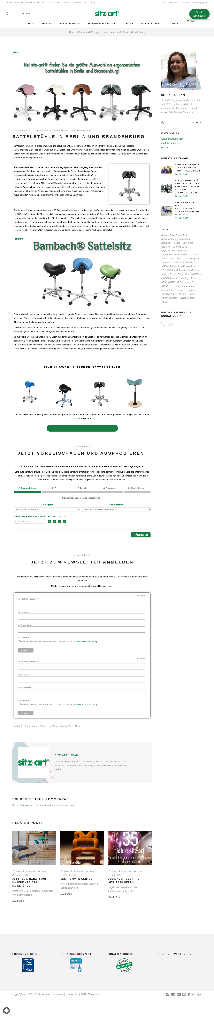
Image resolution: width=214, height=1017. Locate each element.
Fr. (64, 516)
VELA (164, 301)
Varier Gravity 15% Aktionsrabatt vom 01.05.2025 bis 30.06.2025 (187, 208)
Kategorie (48, 504)
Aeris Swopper (169, 238)
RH (193, 282)
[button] (6, 1010)
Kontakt (185, 2)
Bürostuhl (188, 242)
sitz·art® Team (83, 130)
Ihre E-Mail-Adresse (28, 599)
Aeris (164, 234)
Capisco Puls (168, 250)
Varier (78, 726)
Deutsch (193, 21)
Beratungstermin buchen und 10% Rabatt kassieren (187, 168)
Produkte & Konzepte (89, 32)
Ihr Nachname (24, 625)
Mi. (54, 516)
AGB (83, 994)
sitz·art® (45, 994)
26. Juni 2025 (181, 174)
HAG (164, 258)
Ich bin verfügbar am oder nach (29, 516)
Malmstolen (31, 726)
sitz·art (64, 130)
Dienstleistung (116, 504)
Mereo (194, 270)
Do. (59, 516)
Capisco (165, 246)
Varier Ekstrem (169, 297)
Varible (182, 293)
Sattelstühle (66, 726)
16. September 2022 (22, 130)
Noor (172, 274)
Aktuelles (173, 2)
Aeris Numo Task (178, 234)
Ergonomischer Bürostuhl (174, 254)
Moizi (164, 274)
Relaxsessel (183, 282)
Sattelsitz (52, 726)
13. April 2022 (68, 874)
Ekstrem (182, 250)
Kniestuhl (188, 266)
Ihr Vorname (23, 612)
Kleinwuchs (174, 266)
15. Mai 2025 (181, 218)
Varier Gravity (187, 297)
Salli (42, 726)
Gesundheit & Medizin (172, 138)
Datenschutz (72, 994)
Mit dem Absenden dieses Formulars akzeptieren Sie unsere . (59, 641)
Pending (184, 278)
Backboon (184, 238)
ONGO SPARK (169, 278)
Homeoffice (193, 258)
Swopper (191, 289)
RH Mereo (166, 286)
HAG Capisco (176, 258)
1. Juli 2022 (114, 874)
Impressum (57, 994)
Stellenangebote (200, 2)
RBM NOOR (168, 282)
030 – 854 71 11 (27, 2)
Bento (177, 242)
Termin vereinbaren (199, 14)
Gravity (195, 254)
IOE (163, 266)
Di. (49, 516)
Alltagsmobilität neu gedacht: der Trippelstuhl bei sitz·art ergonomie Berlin (187, 186)
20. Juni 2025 (181, 196)
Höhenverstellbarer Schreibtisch (178, 262)
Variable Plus (168, 293)
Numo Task (184, 274)
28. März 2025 (20, 874)
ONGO (196, 274)
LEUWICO (167, 270)
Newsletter (93, 994)
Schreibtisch (167, 289)
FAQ (164, 2)
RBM (193, 278)
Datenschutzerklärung (87, 641)
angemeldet (28, 804)
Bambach (17, 726)
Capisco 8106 (180, 246)
